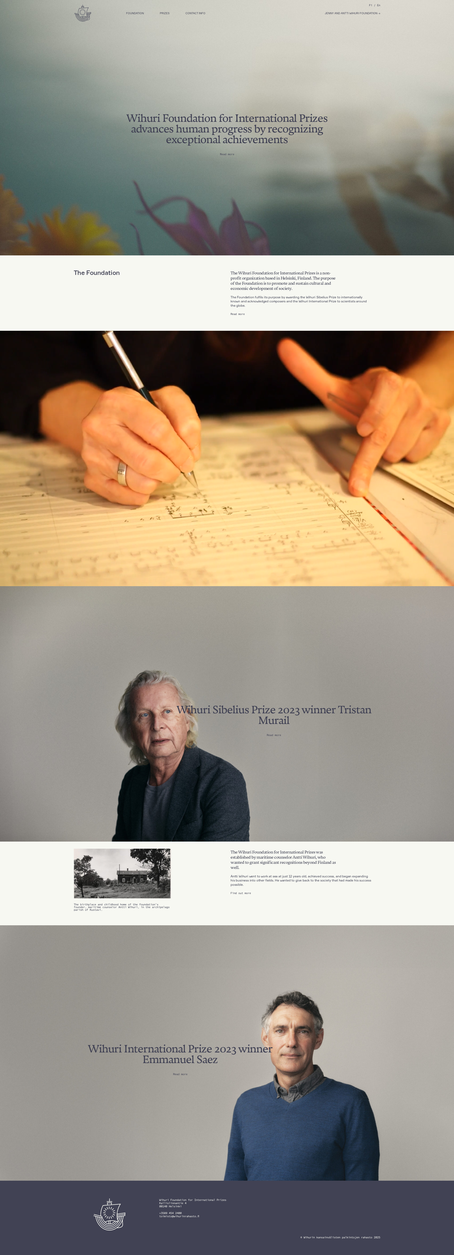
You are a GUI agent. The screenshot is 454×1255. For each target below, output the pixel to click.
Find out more (241, 893)
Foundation (135, 13)
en (378, 5)
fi (370, 5)
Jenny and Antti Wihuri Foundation (351, 13)
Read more (238, 314)
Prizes (165, 13)
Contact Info (195, 13)
